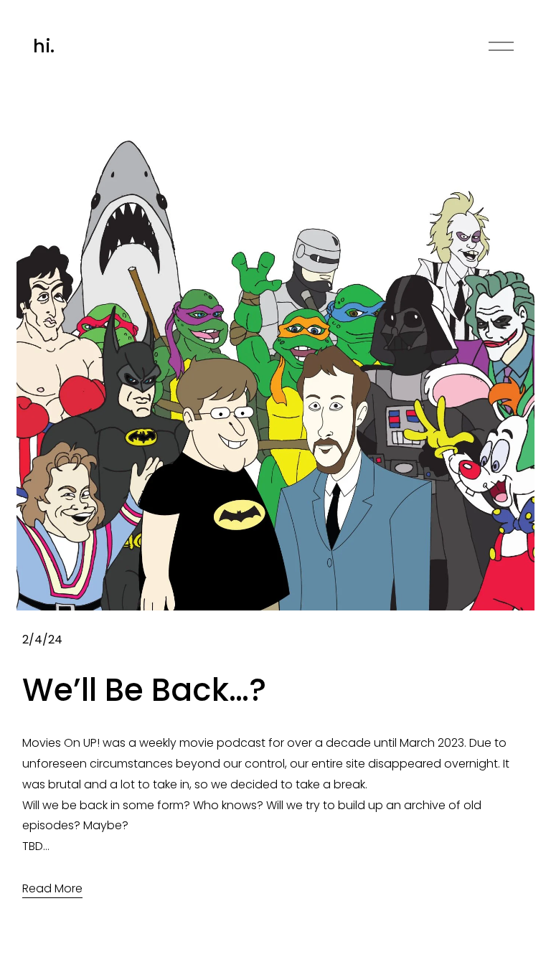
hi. (44, 46)
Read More (52, 888)
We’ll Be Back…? (144, 690)
